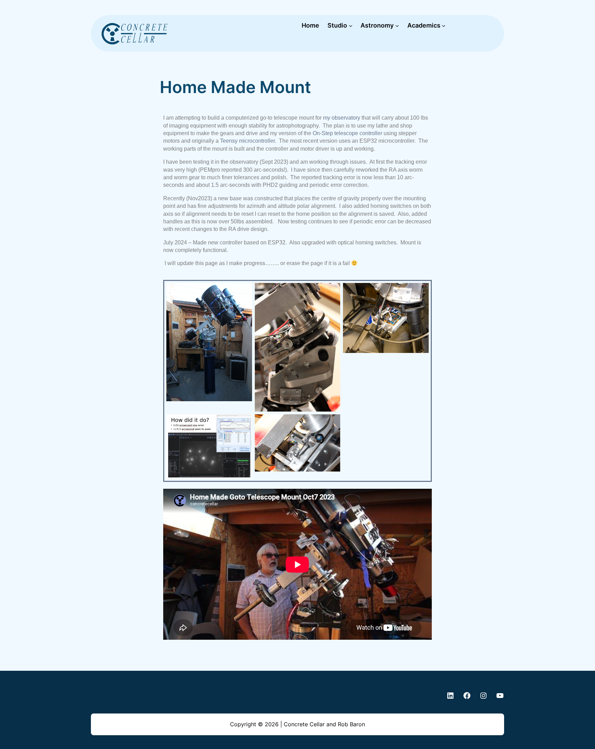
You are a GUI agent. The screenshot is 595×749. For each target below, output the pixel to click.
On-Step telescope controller (346, 133)
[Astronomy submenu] (397, 26)
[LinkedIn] (450, 695)
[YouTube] (500, 695)
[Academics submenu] (444, 26)
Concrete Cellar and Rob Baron (324, 724)
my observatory (341, 118)
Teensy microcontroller (247, 141)
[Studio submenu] (351, 26)
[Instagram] (483, 695)
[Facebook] (467, 695)
